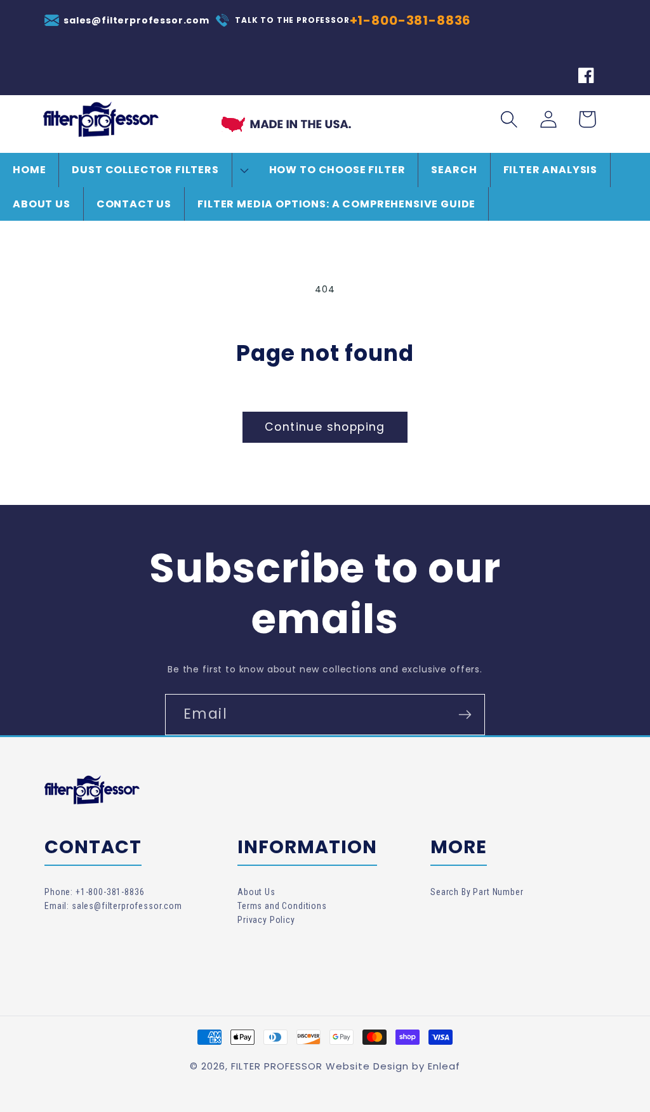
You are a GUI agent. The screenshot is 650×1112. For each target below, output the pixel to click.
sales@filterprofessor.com (136, 20)
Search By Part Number (477, 892)
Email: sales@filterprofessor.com (113, 906)
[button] (157, 169)
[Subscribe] (464, 714)
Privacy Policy (266, 920)
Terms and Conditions (282, 906)
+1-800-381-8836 (411, 20)
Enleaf (444, 1066)
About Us (256, 892)
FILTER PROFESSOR (276, 1066)
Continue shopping (325, 427)
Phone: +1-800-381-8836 (94, 892)
